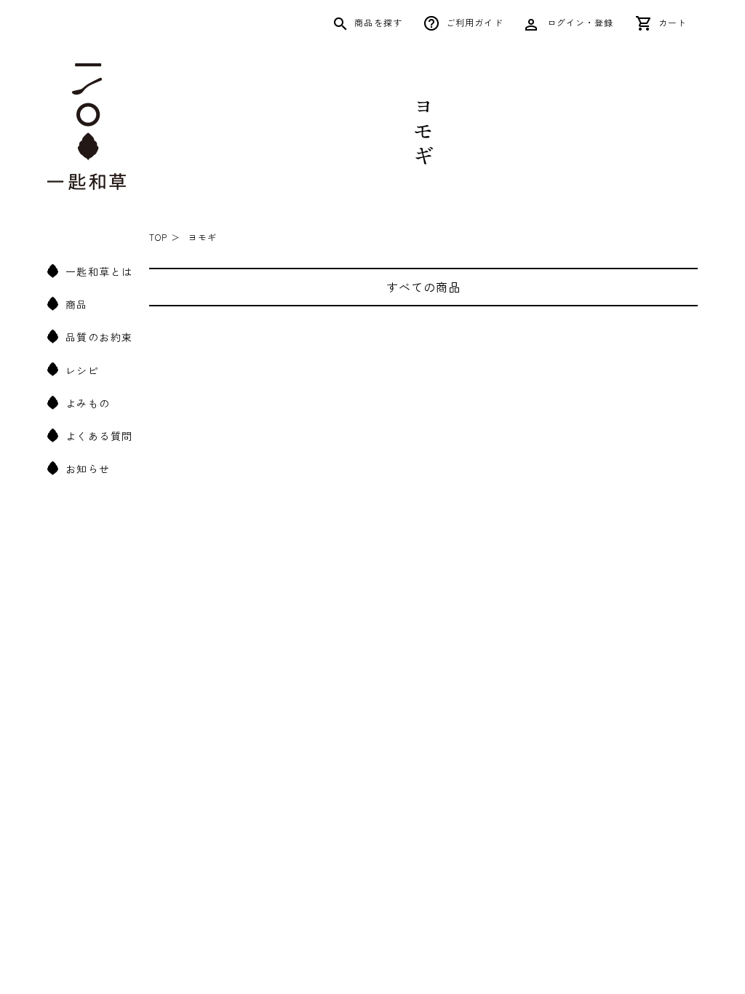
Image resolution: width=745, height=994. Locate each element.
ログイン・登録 (579, 22)
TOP (158, 237)
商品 (76, 304)
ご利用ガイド (474, 22)
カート (672, 22)
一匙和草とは (98, 271)
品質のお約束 (98, 337)
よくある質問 (98, 436)
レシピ (82, 370)
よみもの (88, 403)
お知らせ (88, 468)
